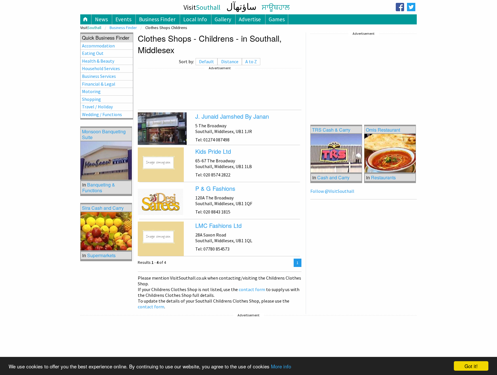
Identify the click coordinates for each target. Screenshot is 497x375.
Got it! (471, 366)
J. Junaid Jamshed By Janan (232, 116)
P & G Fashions (215, 188)
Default (206, 61)
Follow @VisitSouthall (332, 191)
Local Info (195, 19)
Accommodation (98, 46)
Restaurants (383, 177)
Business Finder (157, 19)
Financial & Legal (98, 84)
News (101, 19)
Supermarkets (101, 255)
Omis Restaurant (383, 129)
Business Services (99, 76)
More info (281, 366)
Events (123, 19)
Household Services (101, 68)
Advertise (250, 19)
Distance (229, 61)
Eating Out (93, 53)
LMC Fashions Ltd (218, 225)
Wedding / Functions (102, 114)
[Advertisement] (219, 89)
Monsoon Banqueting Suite (104, 134)
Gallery (223, 19)
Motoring (91, 91)
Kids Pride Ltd (213, 151)
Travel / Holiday (97, 106)
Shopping (91, 99)
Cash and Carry (333, 177)
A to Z (251, 61)
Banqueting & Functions (98, 187)
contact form (252, 289)
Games (277, 19)
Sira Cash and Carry (103, 208)
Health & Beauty (98, 61)
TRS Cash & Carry (331, 129)
